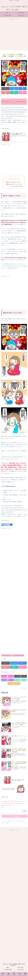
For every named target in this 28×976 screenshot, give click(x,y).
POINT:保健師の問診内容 (17, 186)
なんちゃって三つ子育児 (19, 655)
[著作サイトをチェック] (7, 676)
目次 (12, 179)
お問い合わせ (20, 967)
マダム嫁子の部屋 (8, 969)
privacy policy (20, 969)
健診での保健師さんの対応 (14, 182)
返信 (25, 811)
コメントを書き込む (15, 816)
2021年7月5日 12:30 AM (6, 805)
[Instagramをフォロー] (7, 679)
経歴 (8, 967)
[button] (22, 92)
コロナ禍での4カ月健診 (7, 655)
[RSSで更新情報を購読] (14, 683)
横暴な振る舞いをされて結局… (15, 184)
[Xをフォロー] (20, 676)
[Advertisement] (14, 34)
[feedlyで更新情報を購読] (20, 679)
